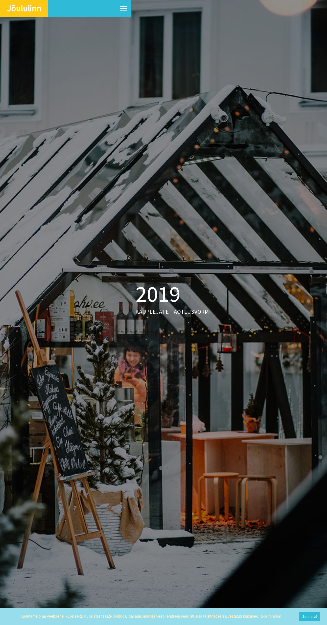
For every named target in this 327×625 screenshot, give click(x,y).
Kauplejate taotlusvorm (172, 311)
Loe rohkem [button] (271, 616)
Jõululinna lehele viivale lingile (219, 46)
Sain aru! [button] (309, 616)
